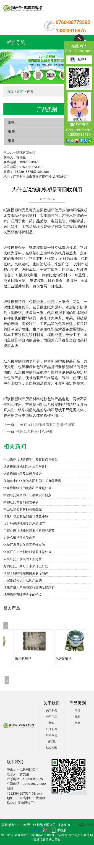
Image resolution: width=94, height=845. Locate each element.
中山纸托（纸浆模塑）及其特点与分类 (30, 459)
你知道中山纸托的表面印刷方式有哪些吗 (32, 480)
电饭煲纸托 (27, 658)
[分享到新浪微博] (77, 141)
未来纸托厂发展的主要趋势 (22, 558)
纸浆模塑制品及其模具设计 (22, 473)
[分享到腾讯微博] (81, 141)
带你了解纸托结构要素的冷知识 (25, 573)
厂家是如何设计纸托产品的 (22, 580)
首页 (10, 91)
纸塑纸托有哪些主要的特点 (22, 594)
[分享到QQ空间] (73, 141)
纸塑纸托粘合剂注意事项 (21, 502)
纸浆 (11, 140)
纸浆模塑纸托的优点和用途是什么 (27, 487)
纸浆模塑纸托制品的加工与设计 (25, 466)
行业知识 (51, 729)
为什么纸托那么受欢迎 (19, 537)
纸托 (11, 122)
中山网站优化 (83, 824)
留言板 (51, 741)
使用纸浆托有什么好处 (34, 431)
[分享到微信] (90, 141)
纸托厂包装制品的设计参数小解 (25, 516)
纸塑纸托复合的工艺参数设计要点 (27, 495)
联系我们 (51, 735)
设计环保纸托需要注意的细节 (24, 523)
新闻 (20, 91)
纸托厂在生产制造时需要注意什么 (27, 551)
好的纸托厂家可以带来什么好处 (25, 566)
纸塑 (11, 131)
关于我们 (51, 710)
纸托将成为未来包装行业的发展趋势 (29, 587)
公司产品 (51, 716)
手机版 (62, 830)
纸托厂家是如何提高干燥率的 (24, 544)
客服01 (82, 59)
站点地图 (51, 747)
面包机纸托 (67, 658)
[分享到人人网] (86, 141)
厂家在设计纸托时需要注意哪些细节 (45, 424)
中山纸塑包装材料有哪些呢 (22, 509)
